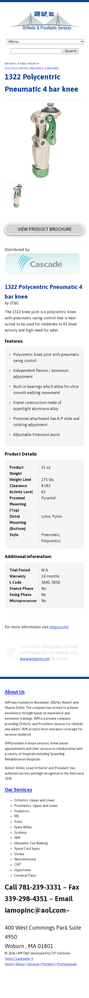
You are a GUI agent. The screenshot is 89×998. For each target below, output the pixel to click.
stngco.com (59, 627)
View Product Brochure (44, 229)
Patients (10, 63)
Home (9, 964)
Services (33, 964)
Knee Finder (28, 63)
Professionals (67, 964)
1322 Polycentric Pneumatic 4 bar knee (32, 68)
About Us (15, 691)
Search (71, 51)
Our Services (18, 789)
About (20, 964)
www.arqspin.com (35, 659)
